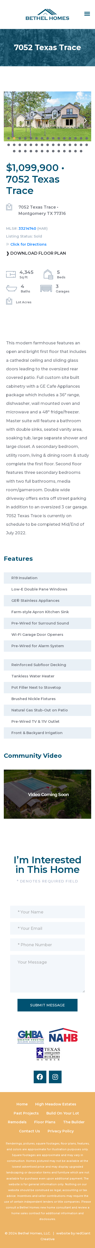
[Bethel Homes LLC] (47, 14)
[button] (9, 120)
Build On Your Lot (62, 1113)
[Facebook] (40, 1077)
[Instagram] (55, 1077)
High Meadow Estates (55, 1104)
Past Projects (26, 1113)
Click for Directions (28, 244)
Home (22, 1104)
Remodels (17, 1122)
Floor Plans (44, 1122)
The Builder (74, 1122)
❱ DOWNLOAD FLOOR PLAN (36, 253)
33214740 (27, 228)
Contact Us (29, 1131)
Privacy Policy (61, 1131)
